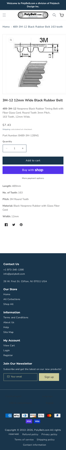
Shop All (8, 304)
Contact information (34, 444)
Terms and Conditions (15, 317)
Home (6, 26)
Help (6, 327)
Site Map (8, 332)
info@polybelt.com (14, 274)
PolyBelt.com (41, 430)
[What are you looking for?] (54, 15)
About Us (8, 322)
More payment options (33, 178)
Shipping (6, 129)
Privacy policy (49, 434)
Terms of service (24, 439)
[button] (4, 15)
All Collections (11, 299)
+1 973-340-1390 (13, 269)
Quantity (7, 141)
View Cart (9, 345)
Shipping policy (46, 439)
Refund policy (30, 434)
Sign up (49, 377)
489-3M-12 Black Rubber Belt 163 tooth (38, 26)
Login (6, 350)
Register (8, 355)
